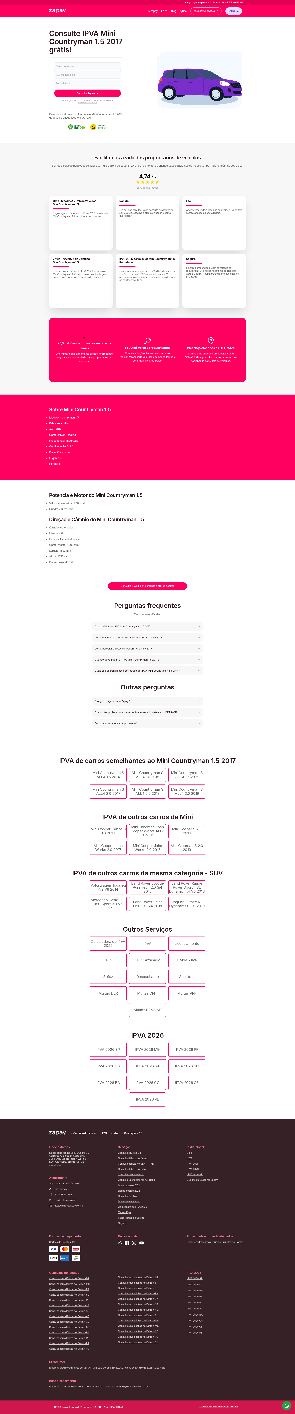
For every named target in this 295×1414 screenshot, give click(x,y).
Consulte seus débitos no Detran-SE (138, 1342)
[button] (147, 626)
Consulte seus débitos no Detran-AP (69, 1311)
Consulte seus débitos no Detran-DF (69, 1278)
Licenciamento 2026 (129, 1190)
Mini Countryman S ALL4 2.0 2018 (147, 791)
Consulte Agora (86, 93)
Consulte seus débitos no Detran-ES (138, 1304)
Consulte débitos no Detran (133, 1158)
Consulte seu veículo (129, 1152)
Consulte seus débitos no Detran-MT (69, 1327)
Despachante (147, 976)
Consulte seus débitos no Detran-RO (138, 1336)
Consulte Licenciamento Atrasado (136, 1179)
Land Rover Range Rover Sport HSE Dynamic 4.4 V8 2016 (187, 887)
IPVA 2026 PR (186, 1049)
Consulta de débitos (84, 1133)
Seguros (122, 1223)
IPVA (147, 943)
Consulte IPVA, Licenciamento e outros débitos (147, 585)
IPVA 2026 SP (108, 1049)
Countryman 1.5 (133, 1133)
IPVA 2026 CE (186, 1082)
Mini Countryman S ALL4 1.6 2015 (147, 775)
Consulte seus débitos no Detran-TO (69, 1348)
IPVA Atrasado (195, 1174)
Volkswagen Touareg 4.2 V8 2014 (108, 887)
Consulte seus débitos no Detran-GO (69, 1321)
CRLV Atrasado (147, 960)
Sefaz (108, 976)
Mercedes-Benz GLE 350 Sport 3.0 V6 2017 (108, 904)
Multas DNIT (147, 993)
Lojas (164, 11)
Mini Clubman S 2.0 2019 (187, 847)
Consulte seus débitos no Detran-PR (69, 1289)
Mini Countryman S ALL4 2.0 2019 (187, 791)
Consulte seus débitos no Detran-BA (138, 1298)
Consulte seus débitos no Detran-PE (69, 1300)
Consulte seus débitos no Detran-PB (138, 1331)
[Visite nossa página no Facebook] (126, 1243)
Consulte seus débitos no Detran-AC (69, 1316)
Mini (116, 1133)
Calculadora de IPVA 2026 (108, 943)
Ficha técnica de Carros (131, 1217)
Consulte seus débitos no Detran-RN (138, 1293)
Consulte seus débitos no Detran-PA (69, 1332)
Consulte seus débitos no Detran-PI (68, 1338)
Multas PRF (186, 993)
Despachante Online (129, 1201)
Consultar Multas (127, 1196)
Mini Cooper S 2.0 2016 (187, 831)
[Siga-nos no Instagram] (134, 1243)
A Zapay (153, 11)
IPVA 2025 (193, 1163)
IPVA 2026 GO (147, 1082)
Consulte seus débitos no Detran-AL (138, 1315)
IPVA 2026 (193, 1169)
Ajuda (183, 11)
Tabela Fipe (124, 1212)
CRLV (108, 960)
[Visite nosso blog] (120, 1243)
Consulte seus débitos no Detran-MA (138, 1320)
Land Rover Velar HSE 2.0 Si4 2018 (147, 904)
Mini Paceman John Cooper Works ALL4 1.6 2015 (148, 831)
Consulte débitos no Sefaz (132, 1169)
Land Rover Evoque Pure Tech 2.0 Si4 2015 (147, 887)
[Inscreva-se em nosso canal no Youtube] (141, 1243)
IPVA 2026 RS (108, 1066)
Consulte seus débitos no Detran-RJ (138, 1277)
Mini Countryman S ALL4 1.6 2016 (187, 775)
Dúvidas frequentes (64, 1200)
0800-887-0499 (63, 1194)
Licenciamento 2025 (129, 1185)
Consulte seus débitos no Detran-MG (69, 1284)
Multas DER (108, 993)
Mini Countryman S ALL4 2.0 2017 (108, 791)
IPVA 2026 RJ (147, 1066)
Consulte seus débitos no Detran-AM (138, 1309)
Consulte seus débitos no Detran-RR (69, 1343)
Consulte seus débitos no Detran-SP (138, 1282)
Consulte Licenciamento (131, 1174)
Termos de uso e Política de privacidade (95, 101)
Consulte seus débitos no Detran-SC (69, 1294)
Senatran (187, 976)
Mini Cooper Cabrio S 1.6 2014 (108, 831)
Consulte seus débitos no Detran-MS (138, 1325)
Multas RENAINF (147, 1010)
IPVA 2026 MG (147, 1049)
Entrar (231, 11)
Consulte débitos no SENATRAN (136, 1163)
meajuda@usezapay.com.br (69, 1205)
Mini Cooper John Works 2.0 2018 (147, 847)
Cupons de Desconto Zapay (202, 1179)
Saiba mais (159, 1367)
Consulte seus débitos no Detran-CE (69, 1305)
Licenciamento (187, 943)
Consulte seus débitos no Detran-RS (138, 1288)
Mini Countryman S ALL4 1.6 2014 (108, 775)
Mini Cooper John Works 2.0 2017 (108, 847)
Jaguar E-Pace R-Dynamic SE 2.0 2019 (187, 904)
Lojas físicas (60, 1189)
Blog (173, 11)
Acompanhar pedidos (204, 11)
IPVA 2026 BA (108, 1082)
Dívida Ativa (187, 960)
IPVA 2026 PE (147, 1099)
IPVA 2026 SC (187, 1066)
